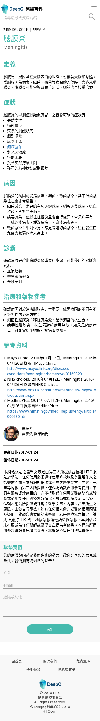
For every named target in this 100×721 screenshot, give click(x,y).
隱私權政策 (66, 669)
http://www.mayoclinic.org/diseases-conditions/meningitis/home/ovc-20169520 (44, 371)
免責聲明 (83, 661)
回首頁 (16, 661)
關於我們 (50, 661)
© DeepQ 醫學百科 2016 (50, 706)
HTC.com (50, 711)
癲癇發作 (14, 146)
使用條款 (33, 669)
